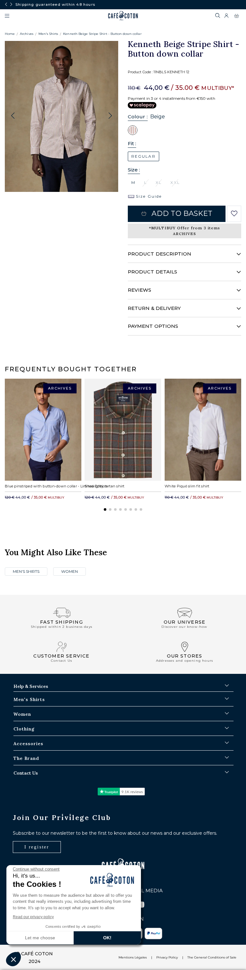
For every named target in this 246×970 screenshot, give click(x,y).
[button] (110, 115)
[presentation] (6, 4)
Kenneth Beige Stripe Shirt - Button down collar (102, 34)
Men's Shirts (48, 34)
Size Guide (148, 196)
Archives (26, 34)
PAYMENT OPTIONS (153, 326)
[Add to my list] (234, 213)
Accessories (28, 743)
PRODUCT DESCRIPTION (159, 254)
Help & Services (30, 686)
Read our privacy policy (33, 917)
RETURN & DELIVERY (154, 308)
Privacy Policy (167, 957)
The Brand (26, 758)
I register (36, 846)
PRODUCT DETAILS (152, 272)
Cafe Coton (123, 15)
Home (10, 34)
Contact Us (25, 773)
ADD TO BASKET (182, 213)
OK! (107, 937)
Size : (134, 170)
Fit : (132, 143)
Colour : (138, 117)
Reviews (140, 290)
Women (69, 571)
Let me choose (40, 937)
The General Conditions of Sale (211, 957)
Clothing (24, 729)
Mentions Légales (133, 957)
